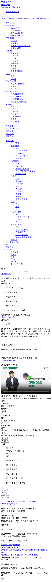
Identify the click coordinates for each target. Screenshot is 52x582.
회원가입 (10, 12)
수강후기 (13, 317)
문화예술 (14, 53)
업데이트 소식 (17, 264)
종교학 (13, 66)
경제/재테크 (16, 30)
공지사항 (14, 252)
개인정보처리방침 (8, 555)
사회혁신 (14, 109)
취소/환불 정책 (31, 555)
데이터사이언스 (17, 43)
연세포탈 (15, 550)
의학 (8, 74)
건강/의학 (15, 121)
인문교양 (14, 61)
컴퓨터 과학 (16, 48)
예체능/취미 (11, 91)
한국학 (13, 69)
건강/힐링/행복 (17, 94)
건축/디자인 (16, 96)
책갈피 (13, 119)
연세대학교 (6, 550)
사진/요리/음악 (17, 99)
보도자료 (5, 504)
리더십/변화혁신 (18, 33)
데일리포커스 (16, 106)
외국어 (13, 86)
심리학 (13, 58)
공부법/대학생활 (18, 84)
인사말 (15, 501)
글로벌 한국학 (17, 71)
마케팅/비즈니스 (18, 35)
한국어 (13, 89)
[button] (5, 5)
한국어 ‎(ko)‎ (15, 7)
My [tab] (2, 490)
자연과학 (14, 63)
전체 (17, 148)
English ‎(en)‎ (5, 7)
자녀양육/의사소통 (19, 102)
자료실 (13, 261)
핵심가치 (22, 501)
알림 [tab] (6, 490)
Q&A (13, 259)
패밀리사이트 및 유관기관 (11, 547)
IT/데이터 (10, 38)
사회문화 (14, 56)
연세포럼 (14, 114)
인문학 (9, 51)
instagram (12, 545)
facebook (4, 545)
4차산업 (14, 41)
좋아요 (4, 438)
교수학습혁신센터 (27, 550)
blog (18, 545)
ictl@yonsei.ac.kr (8, 360)
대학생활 (14, 111)
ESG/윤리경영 (17, 28)
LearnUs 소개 (6, 501)
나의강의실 (6, 274)
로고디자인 (32, 501)
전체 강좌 (10, 23)
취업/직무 (10, 25)
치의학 (13, 79)
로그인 (16, 12)
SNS (15, 504)
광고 (11, 504)
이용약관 (21, 555)
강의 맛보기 (16, 116)
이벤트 (13, 255)
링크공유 (5, 441)
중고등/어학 (11, 81)
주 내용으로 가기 (8, 2)
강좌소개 (5, 317)
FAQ (13, 257)
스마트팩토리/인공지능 (20, 46)
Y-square (9, 104)
